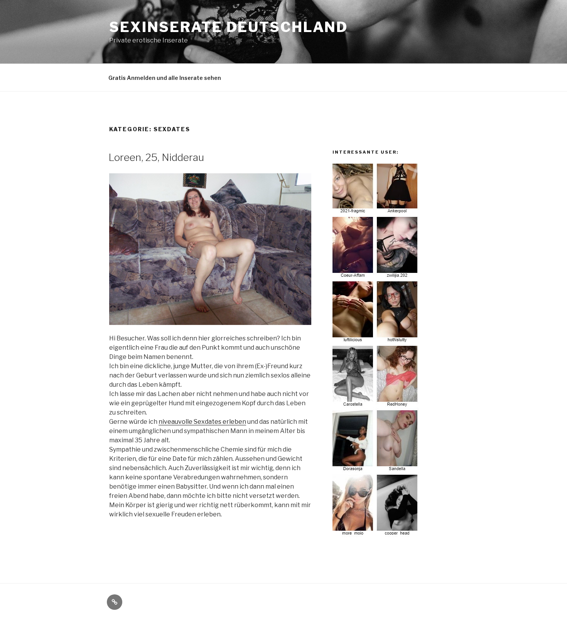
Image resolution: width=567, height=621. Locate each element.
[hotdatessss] (376, 535)
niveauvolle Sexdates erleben (202, 421)
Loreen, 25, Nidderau (156, 157)
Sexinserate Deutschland (228, 27)
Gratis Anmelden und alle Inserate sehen (164, 77)
